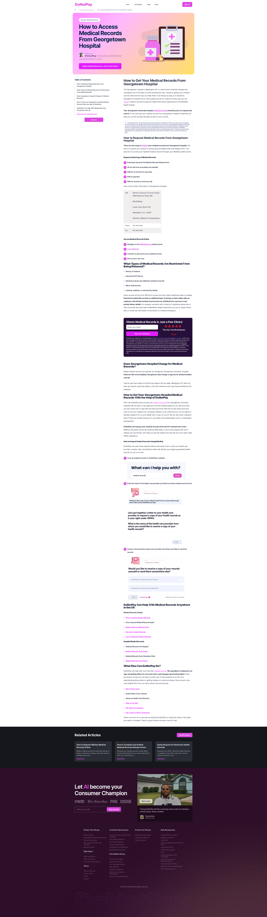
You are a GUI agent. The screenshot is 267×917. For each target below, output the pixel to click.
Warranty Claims (89, 847)
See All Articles (184, 735)
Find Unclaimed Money (117, 864)
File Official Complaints (134, 708)
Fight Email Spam (89, 856)
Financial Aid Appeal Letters (118, 876)
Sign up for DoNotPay (142, 334)
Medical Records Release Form (137, 627)
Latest (149, 4)
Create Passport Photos (169, 864)
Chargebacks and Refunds (118, 847)
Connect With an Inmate (169, 835)
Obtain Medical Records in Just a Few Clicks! (100, 66)
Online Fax (164, 840)
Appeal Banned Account (117, 850)
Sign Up (187, 4)
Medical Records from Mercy (137, 661)
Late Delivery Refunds (116, 839)
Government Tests (167, 847)
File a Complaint (140, 840)
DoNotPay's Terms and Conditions (161, 338)
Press (85, 876)
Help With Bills (114, 867)
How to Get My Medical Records (138, 618)
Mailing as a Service (167, 837)
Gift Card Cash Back (116, 859)
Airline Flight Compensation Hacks (95, 837)
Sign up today (114, 809)
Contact (86, 879)
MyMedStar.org (145, 244)
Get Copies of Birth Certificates (138, 713)
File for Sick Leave (132, 689)
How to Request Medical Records (138, 637)
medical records (160, 110)
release (145, 145)
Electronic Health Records (136, 632)
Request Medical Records (89, 20)
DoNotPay (83, 4)
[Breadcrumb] (75, 10)
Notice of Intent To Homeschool (171, 866)
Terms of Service (89, 871)
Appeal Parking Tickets (143, 835)
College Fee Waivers (116, 869)
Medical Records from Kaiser (137, 651)
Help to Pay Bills (132, 703)
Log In (129, 249)
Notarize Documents (168, 850)
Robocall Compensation (92, 862)
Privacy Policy (178, 338)
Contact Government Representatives (168, 860)
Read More (80, 758)
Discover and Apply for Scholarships (117, 873)
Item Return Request (116, 842)
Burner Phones (89, 835)
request (126, 102)
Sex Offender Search (168, 869)
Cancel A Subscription (116, 844)
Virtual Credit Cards (90, 840)
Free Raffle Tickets (115, 862)
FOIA (162, 852)
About (156, 4)
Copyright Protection (142, 837)
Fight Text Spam (89, 859)
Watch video (146, 801)
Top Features (138, 4)
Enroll (136, 249)
